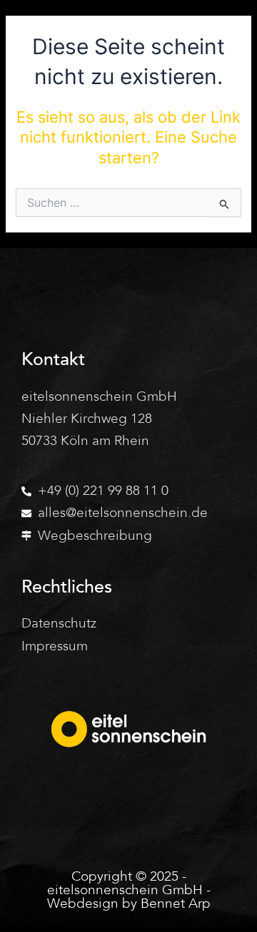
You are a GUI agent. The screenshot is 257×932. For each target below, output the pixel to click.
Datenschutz (58, 623)
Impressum (54, 646)
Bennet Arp (176, 903)
